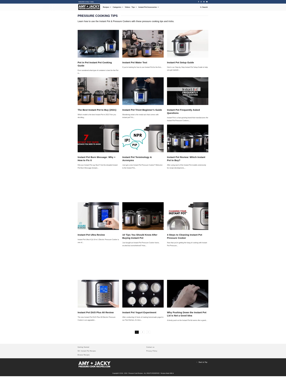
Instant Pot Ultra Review (91, 234)
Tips (133, 7)
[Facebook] (198, 2)
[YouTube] (206, 2)
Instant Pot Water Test (134, 62)
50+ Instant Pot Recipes (87, 351)
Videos (127, 7)
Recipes (106, 7)
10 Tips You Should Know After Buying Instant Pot (139, 236)
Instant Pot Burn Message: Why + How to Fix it (96, 159)
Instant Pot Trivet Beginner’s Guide (142, 110)
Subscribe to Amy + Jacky (86, 1)
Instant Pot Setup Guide (180, 62)
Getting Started (83, 347)
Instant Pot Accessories (147, 7)
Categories (117, 7)
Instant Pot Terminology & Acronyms (137, 159)
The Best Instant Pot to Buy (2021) (97, 110)
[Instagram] (201, 2)
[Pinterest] (204, 2)
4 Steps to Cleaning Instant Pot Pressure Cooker (184, 236)
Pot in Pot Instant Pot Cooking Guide (95, 64)
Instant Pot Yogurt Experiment (139, 312)
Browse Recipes (84, 355)
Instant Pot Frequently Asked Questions (183, 111)
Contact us (150, 347)
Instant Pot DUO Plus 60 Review (96, 312)
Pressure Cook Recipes (135, 373)
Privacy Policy (151, 351)
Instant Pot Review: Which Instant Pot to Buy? (186, 159)
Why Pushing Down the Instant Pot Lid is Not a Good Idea (186, 314)
